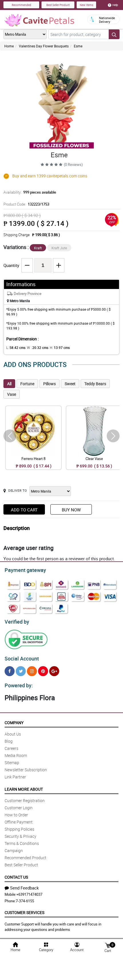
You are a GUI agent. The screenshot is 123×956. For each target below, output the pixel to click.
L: (15, 347)
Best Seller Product (58, 5)
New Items (86, 5)
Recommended (21, 5)
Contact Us (16, 877)
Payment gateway (25, 570)
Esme (78, 46)
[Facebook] (10, 671)
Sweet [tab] (70, 383)
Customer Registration (25, 800)
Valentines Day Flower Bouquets (44, 46)
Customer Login (19, 807)
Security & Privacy (20, 836)
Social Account (22, 658)
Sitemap (12, 762)
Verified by (17, 621)
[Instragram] (32, 671)
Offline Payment (19, 822)
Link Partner (15, 777)
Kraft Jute (59, 248)
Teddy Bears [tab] (95, 383)
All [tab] (9, 383)
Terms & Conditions (22, 843)
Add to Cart (24, 510)
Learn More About (24, 789)
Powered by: (19, 685)
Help (115, 5)
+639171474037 (29, 894)
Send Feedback (24, 888)
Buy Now (71, 510)
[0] (107, 945)
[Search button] (114, 34)
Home (9, 46)
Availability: (29, 192)
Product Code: (26, 204)
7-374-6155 (25, 900)
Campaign (14, 850)
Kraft (38, 248)
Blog (9, 741)
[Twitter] (21, 671)
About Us (13, 734)
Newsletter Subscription (26, 769)
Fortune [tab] (27, 383)
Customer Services (24, 912)
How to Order (16, 815)
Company (14, 722)
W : (37, 347)
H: (60, 347)
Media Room (16, 755)
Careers (11, 748)
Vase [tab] (11, 394)
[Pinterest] (43, 671)
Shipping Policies (19, 829)
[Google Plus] (54, 671)
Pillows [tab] (49, 383)
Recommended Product (25, 857)
